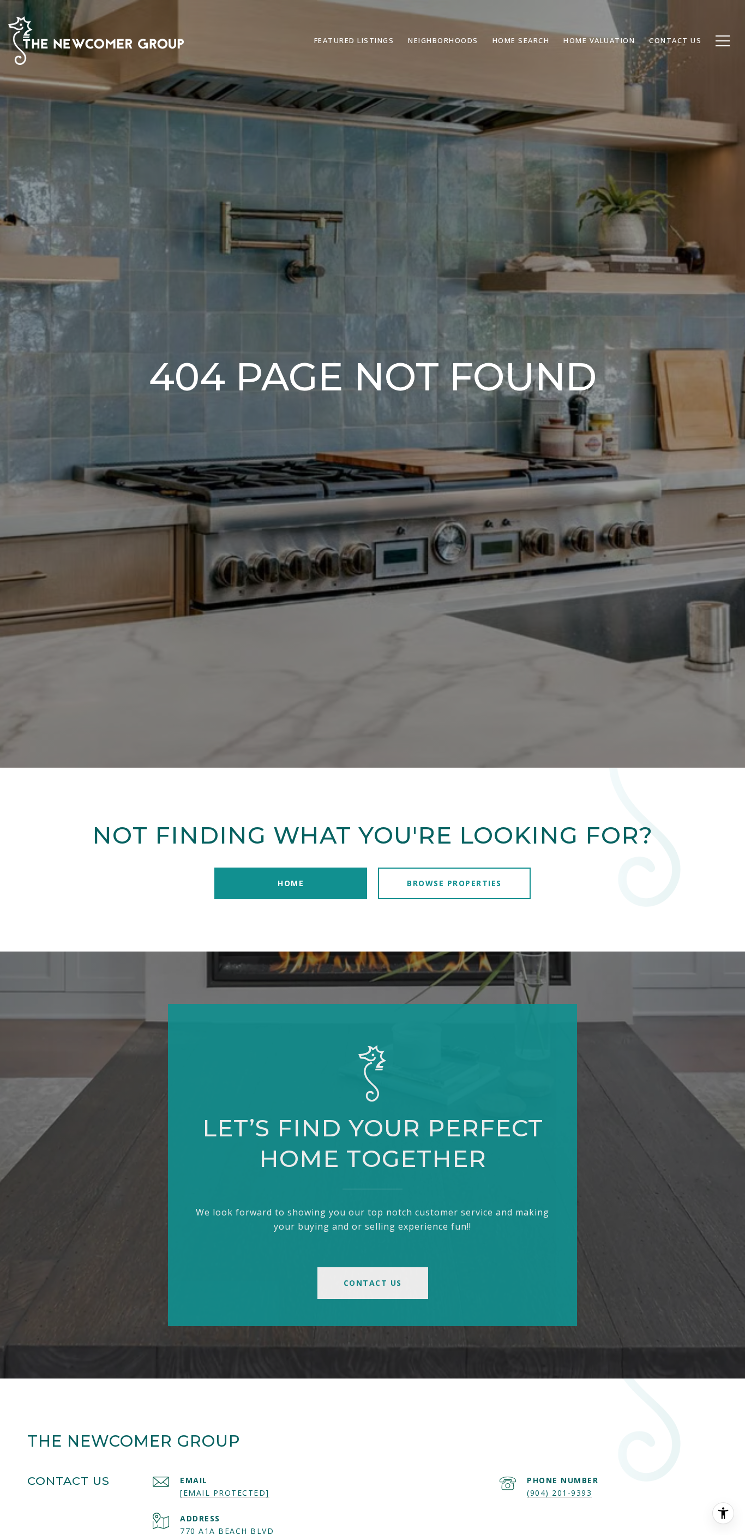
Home (291, 883)
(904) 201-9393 (559, 1493)
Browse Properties (454, 883)
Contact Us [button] (373, 1283)
